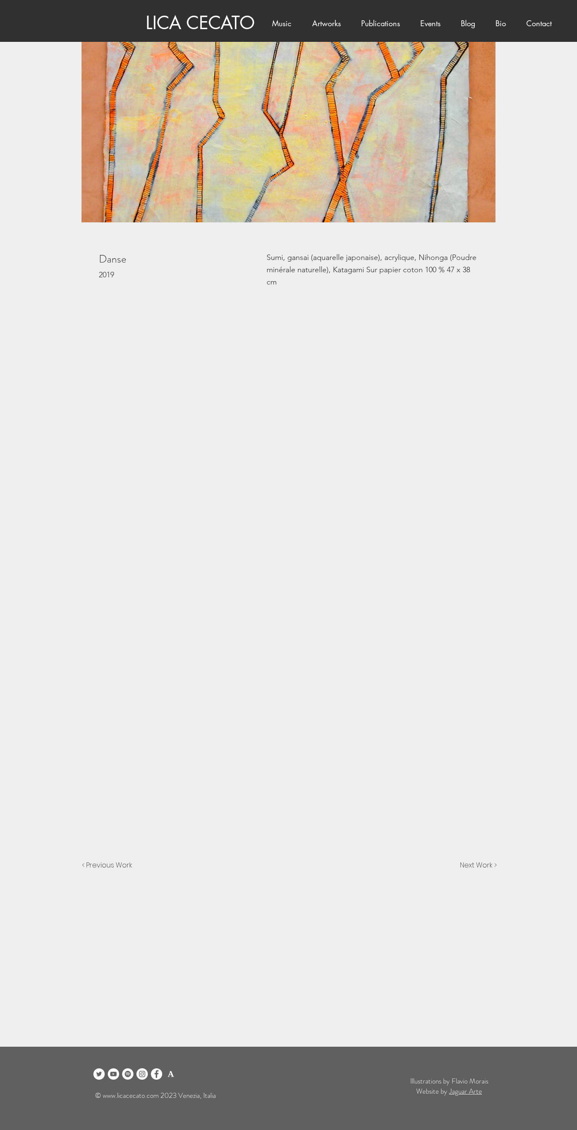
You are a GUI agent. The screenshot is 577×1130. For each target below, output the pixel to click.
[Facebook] (156, 1074)
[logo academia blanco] (171, 1074)
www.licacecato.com (131, 1095)
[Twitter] (99, 1074)
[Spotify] (127, 1074)
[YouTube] (113, 1074)
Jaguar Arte (465, 1091)
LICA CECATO (200, 22)
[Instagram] (142, 1074)
